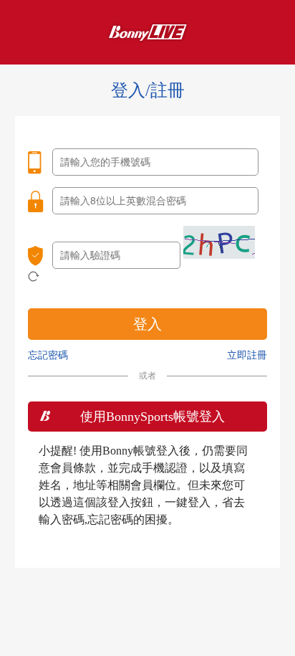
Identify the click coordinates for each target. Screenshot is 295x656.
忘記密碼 (48, 356)
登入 (147, 324)
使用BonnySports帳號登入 (152, 416)
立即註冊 (247, 356)
